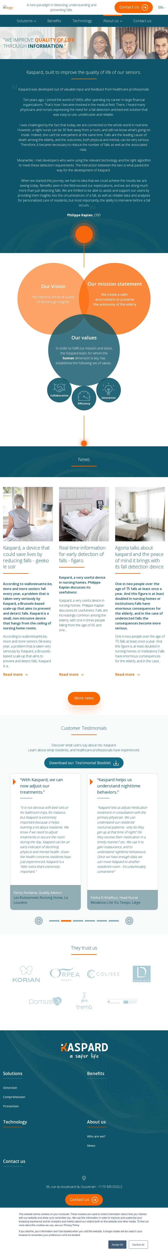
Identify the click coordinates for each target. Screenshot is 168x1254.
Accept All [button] (117, 1244)
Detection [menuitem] (10, 1088)
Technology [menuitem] (82, 20)
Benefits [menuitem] (54, 20)
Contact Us (129, 7)
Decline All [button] (138, 1244)
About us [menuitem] (111, 20)
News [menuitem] (91, 1145)
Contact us (80, 1199)
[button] (39, 921)
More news (84, 697)
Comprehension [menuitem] (14, 1097)
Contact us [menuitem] (142, 20)
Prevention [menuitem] (11, 1106)
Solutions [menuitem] (25, 20)
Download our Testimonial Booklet (80, 762)
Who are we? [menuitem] (96, 1136)
